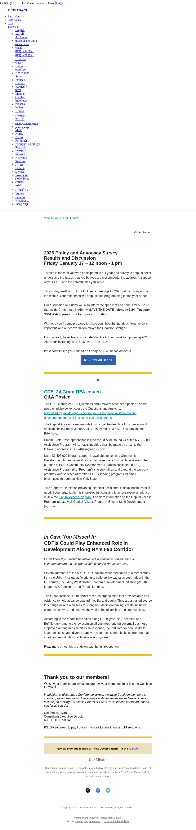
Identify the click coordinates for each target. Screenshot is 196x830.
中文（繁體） (24, 55)
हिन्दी (18, 90)
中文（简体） (24, 51)
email (123, 563)
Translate (13, 26)
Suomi (19, 76)
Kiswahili (21, 157)
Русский (20, 151)
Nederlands (22, 73)
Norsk (19, 133)
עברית (19, 164)
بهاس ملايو (22, 126)
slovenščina (22, 178)
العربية (19, 33)
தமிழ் (18, 185)
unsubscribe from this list (116, 821)
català (18, 47)
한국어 (19, 119)
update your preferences (87, 821)
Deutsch (20, 83)
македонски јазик (26, 123)
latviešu (19, 171)
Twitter (17, 9)
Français (20, 79)
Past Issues (14, 19)
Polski (19, 137)
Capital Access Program (75, 497)
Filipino (20, 197)
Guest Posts (107, 702)
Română (20, 147)
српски (19, 182)
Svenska (20, 161)
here (54, 433)
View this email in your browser (61, 218)
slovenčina (21, 175)
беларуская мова (26, 40)
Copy (59, 3)
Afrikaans (21, 37)
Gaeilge (20, 97)
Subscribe (14, 16)
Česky (19, 62)
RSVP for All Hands (98, 360)
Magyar (20, 93)
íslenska (20, 104)
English (19, 30)
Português (21, 140)
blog (72, 646)
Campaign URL (9, 3)
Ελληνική (21, 86)
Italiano (19, 107)
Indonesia (21, 100)
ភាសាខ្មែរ (20, 115)
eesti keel (20, 69)
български (22, 44)
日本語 (19, 111)
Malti (18, 130)
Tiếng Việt (21, 204)
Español (20, 154)
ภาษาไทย (21, 189)
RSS (10, 23)
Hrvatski (20, 59)
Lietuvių (20, 168)
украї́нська (22, 200)
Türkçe (19, 193)
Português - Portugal (27, 144)
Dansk (19, 66)
